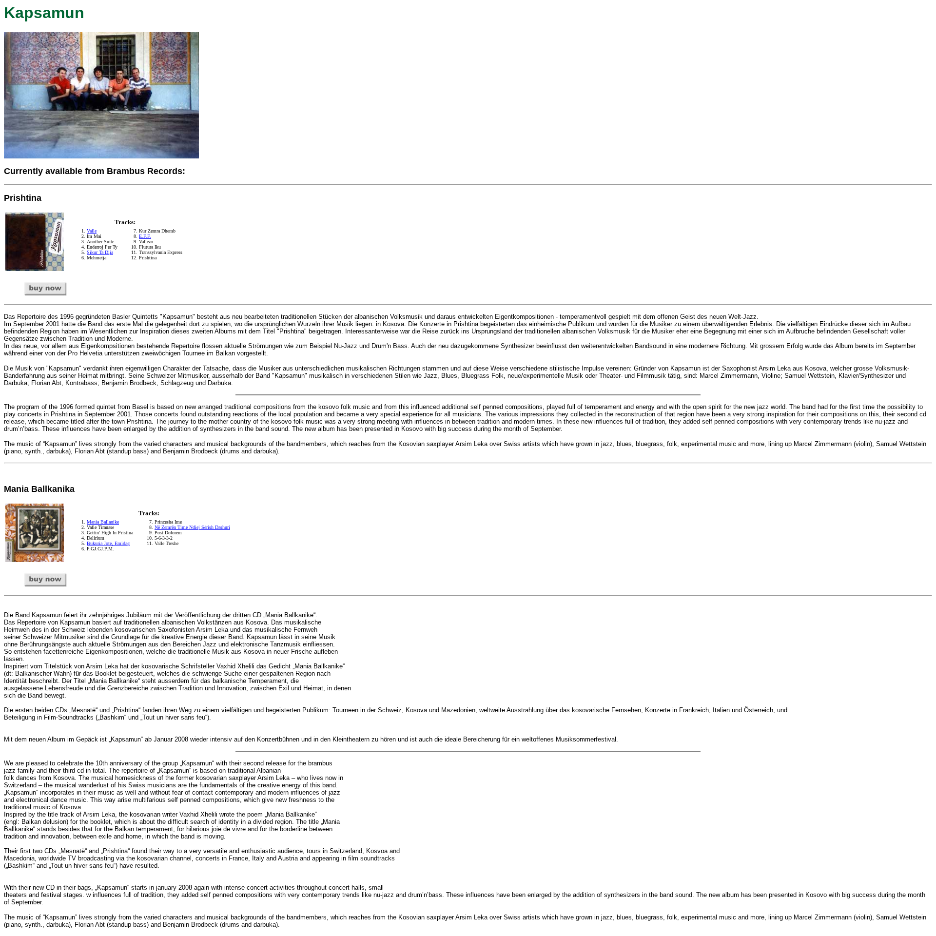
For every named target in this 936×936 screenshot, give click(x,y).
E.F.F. (145, 236)
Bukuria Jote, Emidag (108, 543)
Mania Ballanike (103, 522)
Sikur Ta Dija (100, 252)
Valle (92, 231)
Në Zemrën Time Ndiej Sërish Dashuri (192, 527)
